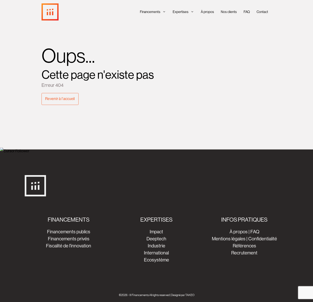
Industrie (156, 245)
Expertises (180, 12)
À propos (207, 12)
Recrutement (244, 253)
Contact (262, 12)
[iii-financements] (50, 11)
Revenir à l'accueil (60, 99)
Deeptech (156, 238)
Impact (156, 231)
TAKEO (189, 295)
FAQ (247, 12)
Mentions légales (229, 238)
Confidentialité (262, 238)
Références (244, 245)
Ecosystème (156, 260)
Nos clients (229, 12)
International (156, 253)
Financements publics (68, 231)
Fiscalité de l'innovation (68, 245)
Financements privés (68, 238)
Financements (150, 12)
